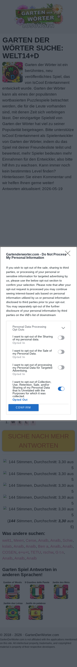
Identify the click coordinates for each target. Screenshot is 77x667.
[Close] (69, 255)
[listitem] (38, 328)
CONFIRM (23, 407)
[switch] (61, 338)
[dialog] (38, 334)
